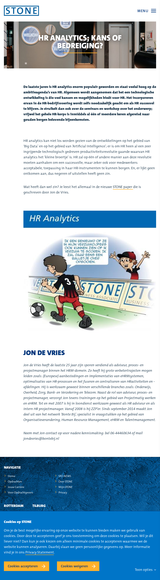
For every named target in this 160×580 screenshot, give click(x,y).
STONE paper (123, 186)
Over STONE (65, 481)
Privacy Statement (39, 552)
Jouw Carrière (16, 487)
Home (11, 476)
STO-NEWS (65, 476)
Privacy (63, 492)
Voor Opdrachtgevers (20, 492)
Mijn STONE (65, 487)
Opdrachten (15, 481)
